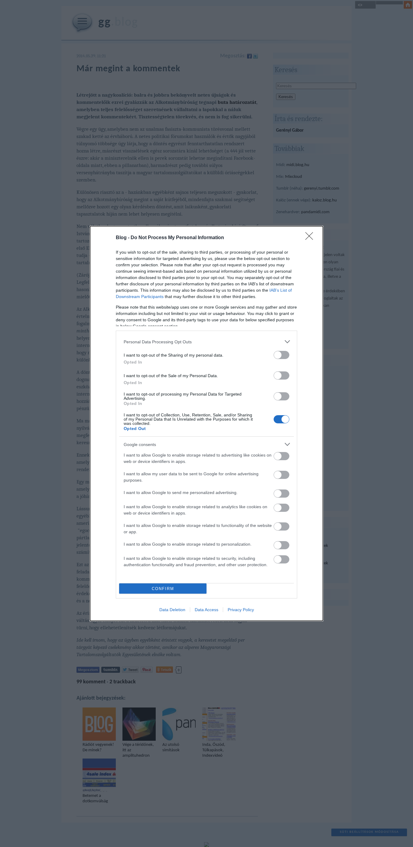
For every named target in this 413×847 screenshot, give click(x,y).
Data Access (206, 609)
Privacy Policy (241, 609)
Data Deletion (172, 609)
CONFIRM (163, 588)
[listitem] (206, 341)
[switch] (281, 355)
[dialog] (206, 423)
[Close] (311, 238)
